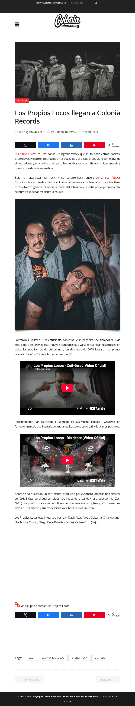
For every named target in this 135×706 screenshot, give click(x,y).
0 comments (90, 132)
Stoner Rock (79, 657)
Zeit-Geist (100, 657)
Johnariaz (67, 701)
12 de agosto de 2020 (31, 132)
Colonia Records (65, 132)
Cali (31, 657)
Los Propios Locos (53, 657)
